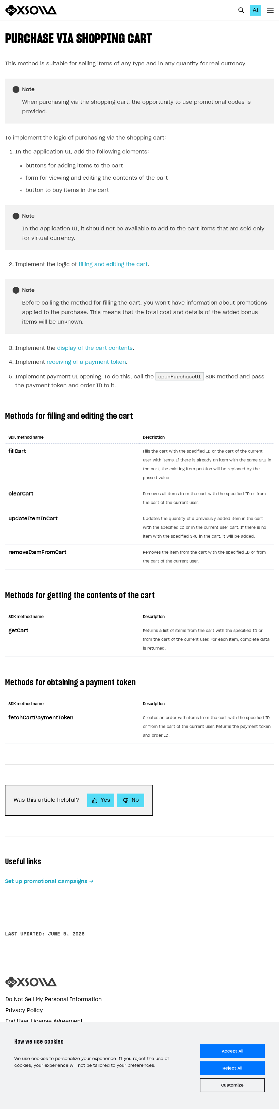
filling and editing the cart (113, 264)
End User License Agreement (44, 1021)
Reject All (232, 1068)
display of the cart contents (95, 348)
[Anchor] (158, 37)
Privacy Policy (24, 1010)
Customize (232, 1085)
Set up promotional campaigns (46, 881)
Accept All (232, 1051)
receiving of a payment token (86, 362)
